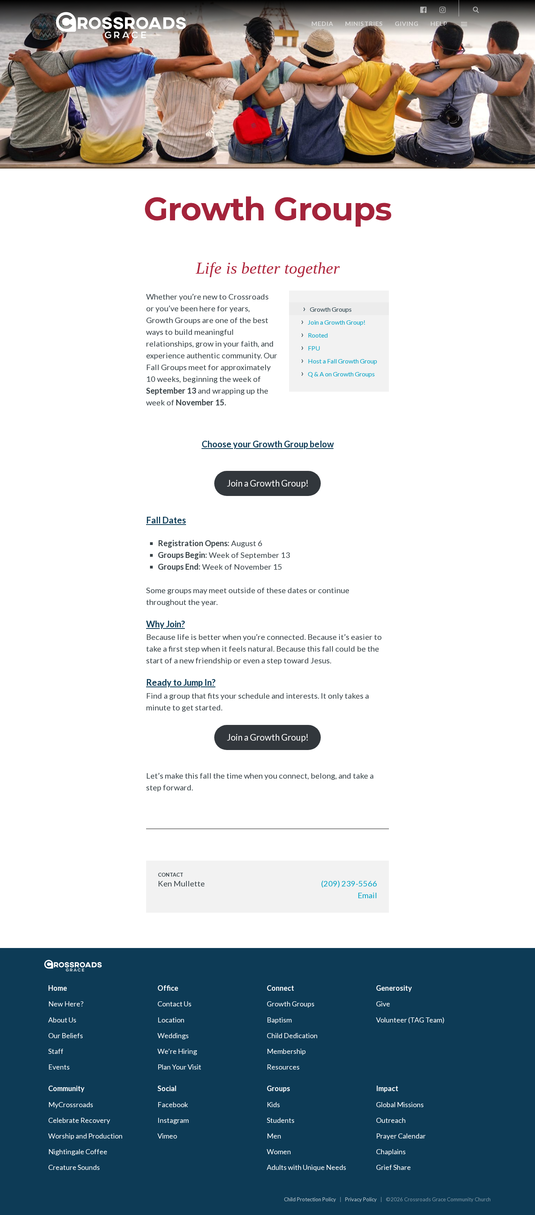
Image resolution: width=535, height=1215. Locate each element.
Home (57, 988)
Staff (55, 1051)
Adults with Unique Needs (306, 1167)
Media (322, 23)
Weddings (173, 1035)
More (457, 26)
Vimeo (167, 1135)
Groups (278, 1088)
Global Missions (400, 1104)
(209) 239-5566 (349, 883)
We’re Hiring (177, 1051)
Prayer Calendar (401, 1135)
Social (167, 1088)
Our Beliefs (65, 1035)
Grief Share (393, 1167)
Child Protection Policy (310, 1199)
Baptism (279, 1019)
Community (66, 1088)
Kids (273, 1104)
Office (167, 988)
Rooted (318, 335)
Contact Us (174, 1003)
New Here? (65, 1003)
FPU (314, 348)
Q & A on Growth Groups (341, 374)
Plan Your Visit (179, 1066)
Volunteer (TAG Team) (410, 1019)
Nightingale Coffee (77, 1151)
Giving (407, 23)
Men (274, 1135)
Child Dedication (292, 1035)
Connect (280, 988)
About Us (62, 1019)
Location (170, 1019)
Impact (387, 1088)
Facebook (172, 1104)
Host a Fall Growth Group (342, 361)
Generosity (394, 988)
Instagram (173, 1120)
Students (281, 1120)
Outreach (391, 1120)
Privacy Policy (361, 1199)
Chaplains (391, 1151)
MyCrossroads (70, 1104)
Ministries (364, 23)
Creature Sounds (74, 1167)
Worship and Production (85, 1135)
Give (383, 1003)
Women (279, 1151)
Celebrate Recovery (79, 1120)
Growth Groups (268, 209)
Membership (286, 1051)
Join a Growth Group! (336, 322)
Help (439, 23)
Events (59, 1066)
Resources (283, 1066)
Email (367, 895)
